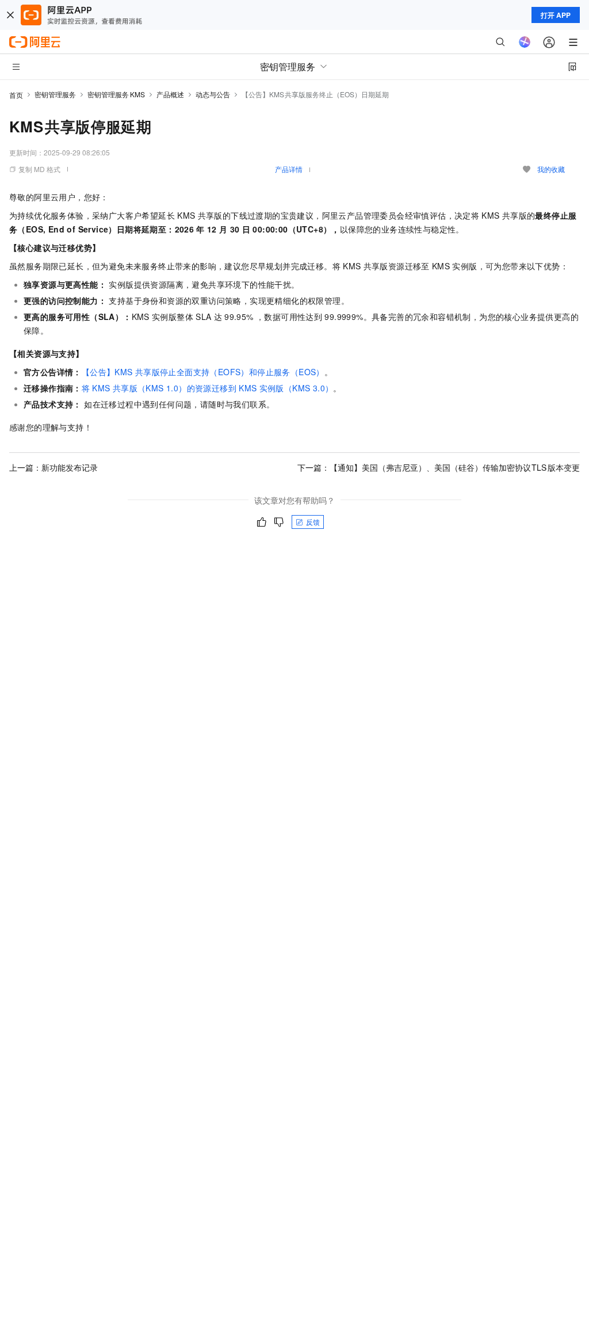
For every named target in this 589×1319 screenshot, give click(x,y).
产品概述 (170, 94)
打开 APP (556, 15)
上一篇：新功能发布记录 (53, 467)
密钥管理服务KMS (116, 94)
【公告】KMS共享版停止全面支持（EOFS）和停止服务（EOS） (203, 372)
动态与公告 (213, 94)
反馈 (313, 522)
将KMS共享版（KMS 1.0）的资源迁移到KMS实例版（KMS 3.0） (208, 388)
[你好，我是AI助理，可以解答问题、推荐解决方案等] (524, 42)
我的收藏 (551, 169)
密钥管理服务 (55, 94)
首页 (16, 95)
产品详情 (289, 169)
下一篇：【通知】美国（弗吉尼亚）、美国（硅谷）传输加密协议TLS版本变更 (438, 467)
